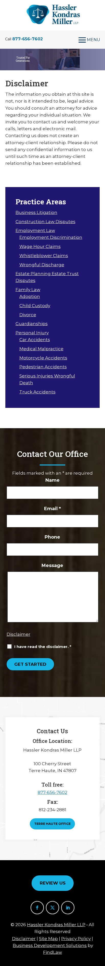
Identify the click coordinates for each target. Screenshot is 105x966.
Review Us (52, 883)
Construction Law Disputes (45, 221)
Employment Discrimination (50, 237)
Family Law (28, 289)
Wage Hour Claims (40, 246)
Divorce (27, 314)
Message (52, 565)
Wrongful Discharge (41, 264)
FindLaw (52, 952)
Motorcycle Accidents (43, 357)
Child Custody (34, 305)
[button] (87, 40)
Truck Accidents (37, 391)
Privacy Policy (76, 938)
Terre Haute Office (52, 824)
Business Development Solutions (50, 945)
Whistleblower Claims (43, 255)
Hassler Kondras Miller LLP (56, 924)
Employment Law (35, 230)
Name (52, 480)
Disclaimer (18, 634)
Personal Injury (32, 332)
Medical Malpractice (41, 348)
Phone (52, 537)
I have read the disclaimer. (42, 646)
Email (52, 508)
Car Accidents (34, 339)
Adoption (29, 296)
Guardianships (32, 323)
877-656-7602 (27, 39)
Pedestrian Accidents (43, 366)
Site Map (48, 938)
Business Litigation (36, 212)
